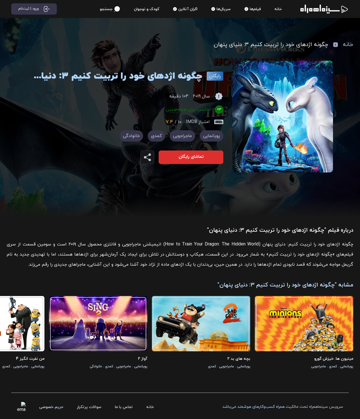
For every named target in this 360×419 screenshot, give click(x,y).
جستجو (106, 9)
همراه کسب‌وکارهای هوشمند (261, 406)
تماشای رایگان (191, 157)
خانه (348, 45)
